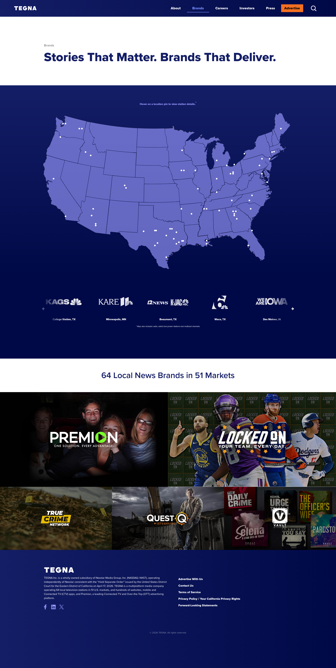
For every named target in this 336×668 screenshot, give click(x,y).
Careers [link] (221, 8)
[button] (314, 8)
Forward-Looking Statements (197, 605)
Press (270, 8)
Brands (198, 8)
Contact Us (185, 585)
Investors (247, 8)
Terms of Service (189, 592)
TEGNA (61, 570)
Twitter (63, 607)
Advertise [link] (292, 8)
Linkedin (55, 607)
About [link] (176, 8)
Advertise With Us (190, 579)
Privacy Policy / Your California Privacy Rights (209, 599)
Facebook (47, 607)
